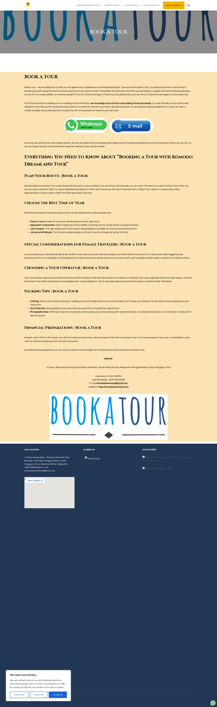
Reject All (38, 695)
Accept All (58, 695)
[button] (119, 5)
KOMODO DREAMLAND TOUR (88, 5)
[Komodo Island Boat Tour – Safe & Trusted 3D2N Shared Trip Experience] (28, 5)
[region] (38, 685)
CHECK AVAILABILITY (173, 5)
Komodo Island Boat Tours (113, 87)
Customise (19, 695)
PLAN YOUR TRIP (150, 5)
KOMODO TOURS (112, 5)
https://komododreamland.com (113, 387)
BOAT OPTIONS (131, 5)
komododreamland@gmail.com (112, 383)
